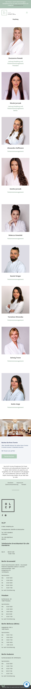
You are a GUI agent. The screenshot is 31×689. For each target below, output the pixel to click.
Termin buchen (9, 456)
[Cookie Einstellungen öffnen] (3, 687)
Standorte (10, 482)
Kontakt (24, 484)
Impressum (20, 482)
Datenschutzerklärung (11, 484)
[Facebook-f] (2, 515)
